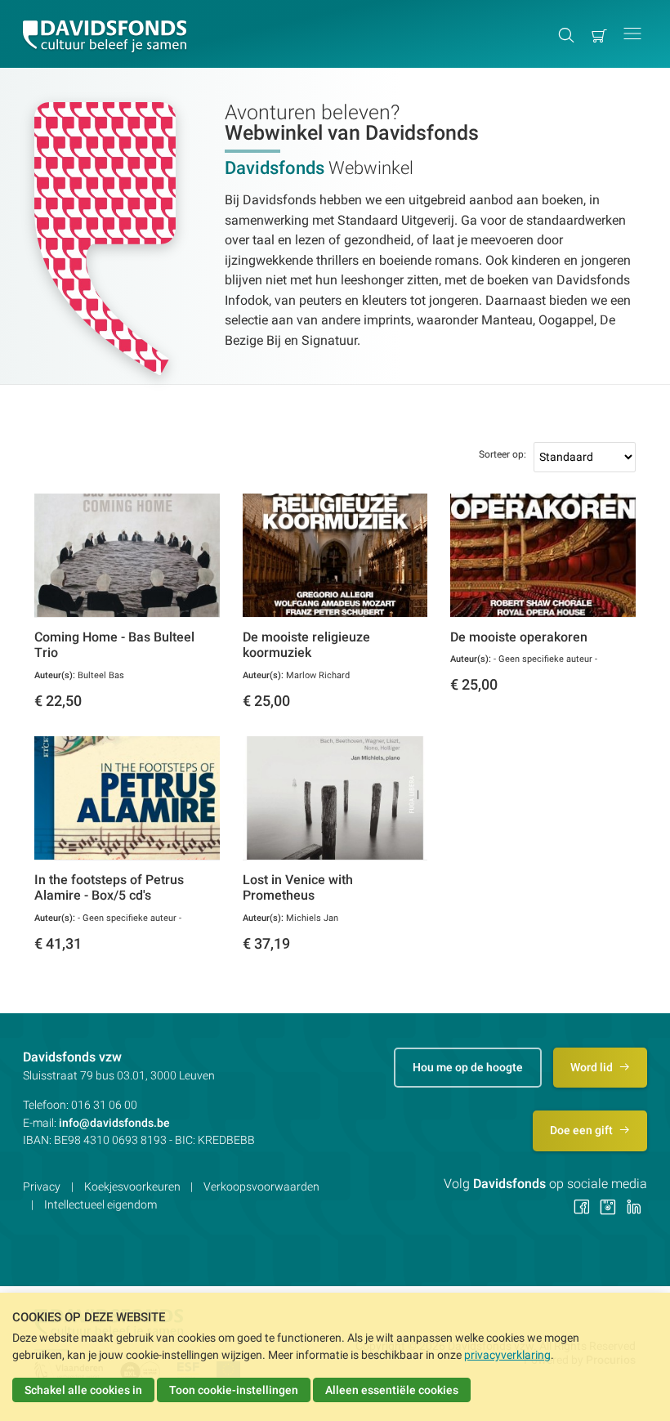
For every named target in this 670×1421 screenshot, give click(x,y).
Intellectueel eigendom (100, 1204)
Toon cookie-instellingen (233, 1389)
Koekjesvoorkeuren (132, 1186)
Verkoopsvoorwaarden (261, 1186)
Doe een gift (582, 1130)
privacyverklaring (507, 1354)
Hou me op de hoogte (468, 1067)
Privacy (41, 1186)
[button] (632, 34)
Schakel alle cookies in (83, 1389)
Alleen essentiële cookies (391, 1389)
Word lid (592, 1067)
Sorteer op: (502, 454)
